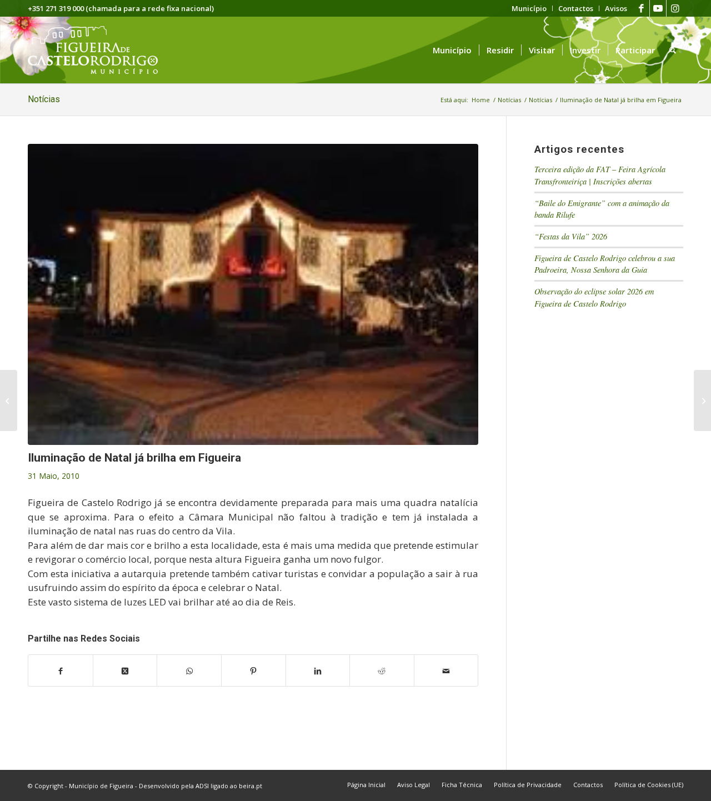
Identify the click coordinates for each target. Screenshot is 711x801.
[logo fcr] (101, 50)
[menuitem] (529, 8)
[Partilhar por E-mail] (446, 670)
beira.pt (250, 786)
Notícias (44, 99)
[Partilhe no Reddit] (382, 670)
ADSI (202, 786)
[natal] (253, 294)
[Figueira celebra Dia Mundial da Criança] (8, 400)
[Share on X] (125, 670)
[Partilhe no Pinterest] (254, 670)
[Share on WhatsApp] (189, 670)
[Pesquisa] (672, 50)
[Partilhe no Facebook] (60, 670)
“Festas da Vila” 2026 (570, 236)
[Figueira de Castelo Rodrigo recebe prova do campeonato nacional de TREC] (702, 400)
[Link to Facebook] (641, 8)
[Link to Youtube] (658, 8)
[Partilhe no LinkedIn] (318, 670)
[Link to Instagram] (675, 8)
